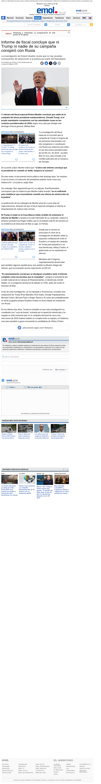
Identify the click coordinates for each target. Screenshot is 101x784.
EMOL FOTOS (22, 770)
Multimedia (35, 21)
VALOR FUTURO (84, 768)
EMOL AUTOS (40, 764)
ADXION (82, 766)
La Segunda (85, 1)
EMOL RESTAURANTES (25, 772)
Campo (27, 1)
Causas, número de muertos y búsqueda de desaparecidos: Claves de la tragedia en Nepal (58, 438)
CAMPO (68, 764)
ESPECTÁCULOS (7, 770)
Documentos (27, 21)
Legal (22, 1)
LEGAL (56, 774)
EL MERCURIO (58, 770)
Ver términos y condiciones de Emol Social (35, 413)
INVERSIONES (70, 766)
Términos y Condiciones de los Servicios (53, 780)
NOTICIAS (5, 764)
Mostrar (47, 5)
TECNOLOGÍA (6, 772)
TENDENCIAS (22, 764)
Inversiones (34, 1)
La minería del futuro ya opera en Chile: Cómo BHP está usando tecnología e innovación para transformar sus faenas (9, 490)
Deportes (29, 18)
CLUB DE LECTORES (57, 765)
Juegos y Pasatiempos (47, 21)
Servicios (76, 18)
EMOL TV (21, 768)
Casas (78, 1)
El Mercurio (10, 1)
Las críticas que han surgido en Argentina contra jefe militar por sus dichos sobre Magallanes (42, 438)
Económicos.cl (65, 1)
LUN (67, 768)
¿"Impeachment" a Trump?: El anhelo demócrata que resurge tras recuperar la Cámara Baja (9, 149)
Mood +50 (40, 473)
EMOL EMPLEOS (41, 768)
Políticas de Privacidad (32, 780)
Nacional (10, 18)
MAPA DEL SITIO (41, 772)
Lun (91, 1)
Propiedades (48, 1)
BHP (2, 473)
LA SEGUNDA (70, 770)
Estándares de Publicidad (73, 780)
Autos (41, 1)
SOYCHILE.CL (70, 772)
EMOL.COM (57, 768)
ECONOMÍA (5, 766)
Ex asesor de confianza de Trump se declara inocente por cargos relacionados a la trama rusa (27, 149)
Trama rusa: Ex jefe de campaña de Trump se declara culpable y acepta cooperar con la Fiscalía (27, 247)
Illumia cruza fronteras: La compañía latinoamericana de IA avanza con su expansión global (27, 489)
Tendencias (59, 18)
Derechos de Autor (19, 780)
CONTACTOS (40, 770)
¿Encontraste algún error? (37, 328)
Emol (3, 1)
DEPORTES (5, 768)
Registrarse (87, 13)
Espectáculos (48, 18)
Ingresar (79, 13)
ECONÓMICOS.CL (85, 764)
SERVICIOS (22, 766)
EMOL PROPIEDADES (42, 766)
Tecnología (10, 21)
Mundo (38, 18)
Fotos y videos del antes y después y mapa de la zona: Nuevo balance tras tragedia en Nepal (24, 438)
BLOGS (56, 772)
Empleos (56, 1)
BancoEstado (60, 473)
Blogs (17, 1)
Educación (18, 21)
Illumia (22, 473)
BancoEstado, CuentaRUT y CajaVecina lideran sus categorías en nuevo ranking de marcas (62, 489)
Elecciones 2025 (61, 21)
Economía (20, 18)
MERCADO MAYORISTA (83, 771)
